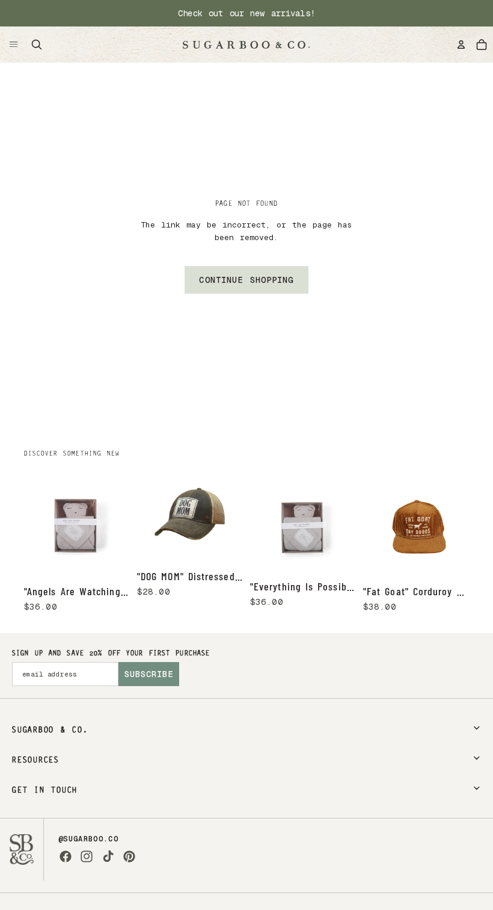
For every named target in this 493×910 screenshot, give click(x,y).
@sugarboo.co (88, 839)
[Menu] (14, 44)
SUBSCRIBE (148, 674)
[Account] (461, 44)
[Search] (36, 44)
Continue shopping (246, 279)
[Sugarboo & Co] (246, 44)
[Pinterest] (129, 856)
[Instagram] (86, 856)
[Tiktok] (108, 856)
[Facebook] (65, 856)
